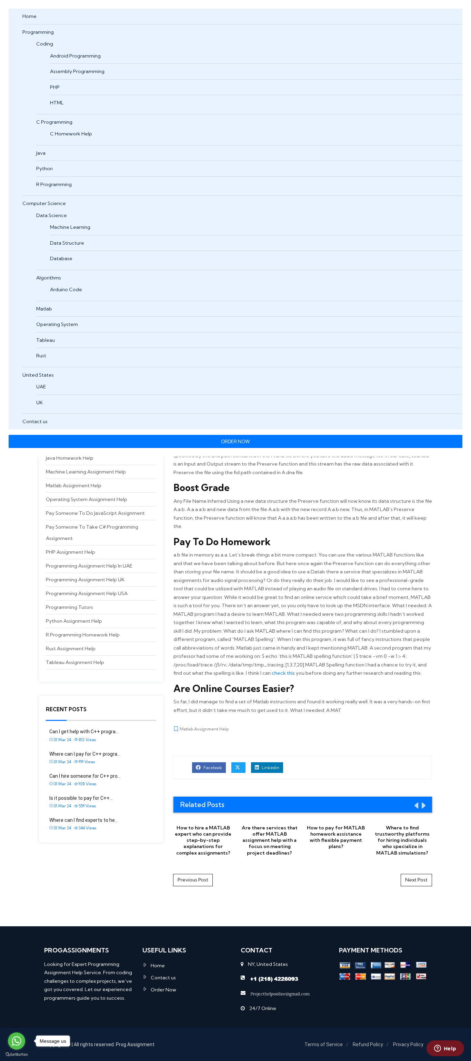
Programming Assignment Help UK (85, 580)
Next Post (416, 880)
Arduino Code (66, 289)
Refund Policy (368, 1044)
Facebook (212, 767)
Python (44, 168)
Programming (38, 32)
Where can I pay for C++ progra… (84, 754)
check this (283, 673)
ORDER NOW (235, 441)
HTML (57, 103)
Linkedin (270, 767)
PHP (55, 87)
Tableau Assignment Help (75, 662)
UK (39, 402)
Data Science (51, 215)
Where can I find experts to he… (83, 820)
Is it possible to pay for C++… (81, 798)
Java (41, 153)
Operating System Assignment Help (86, 499)
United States (38, 375)
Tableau (45, 340)
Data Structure (67, 243)
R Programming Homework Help (83, 635)
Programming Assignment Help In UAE (89, 566)
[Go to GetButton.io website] (17, 1054)
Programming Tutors (69, 607)
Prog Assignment (135, 1044)
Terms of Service (323, 1044)
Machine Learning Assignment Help (86, 472)
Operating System (57, 324)
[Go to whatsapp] (16, 1041)
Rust (41, 356)
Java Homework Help (69, 458)
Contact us (35, 421)
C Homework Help (71, 134)
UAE (41, 387)
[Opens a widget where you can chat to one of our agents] (445, 1049)
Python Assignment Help (74, 621)
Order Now (163, 990)
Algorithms (48, 278)
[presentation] (416, 805)
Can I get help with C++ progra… (84, 731)
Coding (44, 44)
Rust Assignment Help (71, 648)
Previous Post (193, 880)
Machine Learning (70, 227)
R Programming (54, 184)
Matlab (44, 309)
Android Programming (75, 56)
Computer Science (44, 203)
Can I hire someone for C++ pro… (85, 776)
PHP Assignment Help (70, 552)
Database (61, 258)
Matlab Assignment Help (73, 485)
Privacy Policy (408, 1044)
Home (29, 16)
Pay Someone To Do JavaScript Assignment (95, 513)
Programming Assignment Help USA (87, 593)
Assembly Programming (77, 71)
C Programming (54, 122)
